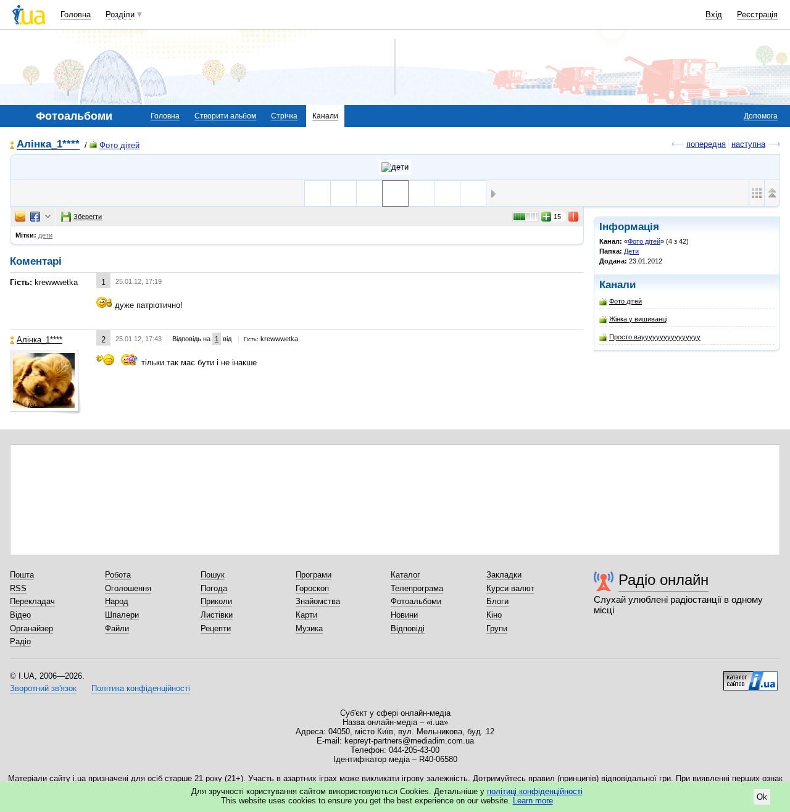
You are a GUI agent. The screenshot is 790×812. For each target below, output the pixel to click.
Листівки (217, 614)
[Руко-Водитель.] (473, 193)
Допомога (761, 116)
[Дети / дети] (395, 167)
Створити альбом (225, 116)
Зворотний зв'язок (43, 688)
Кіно (494, 614)
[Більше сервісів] (48, 217)
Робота (118, 574)
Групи (496, 628)
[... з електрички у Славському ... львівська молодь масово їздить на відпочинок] (447, 193)
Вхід (713, 14)
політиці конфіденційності (535, 791)
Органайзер (31, 628)
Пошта (22, 574)
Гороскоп (312, 588)
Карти (306, 614)
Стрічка (284, 116)
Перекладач (32, 601)
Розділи (120, 14)
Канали (325, 116)
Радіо (20, 641)
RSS (18, 588)
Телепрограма (417, 588)
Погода (214, 588)
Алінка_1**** (48, 144)
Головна (75, 14)
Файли (117, 628)
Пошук (213, 574)
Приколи (216, 601)
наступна (748, 144)
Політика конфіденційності (140, 688)
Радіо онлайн (663, 579)
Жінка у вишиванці (638, 319)
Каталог (405, 574)
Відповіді (408, 628)
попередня (706, 144)
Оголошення (128, 588)
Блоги (497, 601)
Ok (762, 797)
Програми (313, 574)
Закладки (504, 574)
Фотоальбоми (416, 601)
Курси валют (510, 588)
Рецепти (216, 628)
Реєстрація (757, 14)
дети (45, 235)
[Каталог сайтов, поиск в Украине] (750, 676)
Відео (20, 614)
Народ (116, 601)
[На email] (20, 217)
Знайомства (318, 601)
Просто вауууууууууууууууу (655, 337)
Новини (404, 614)
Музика (309, 628)
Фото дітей (119, 145)
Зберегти (87, 216)
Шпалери (122, 614)
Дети (631, 251)
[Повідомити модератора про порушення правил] (574, 217)
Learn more (533, 800)
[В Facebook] (35, 217)
